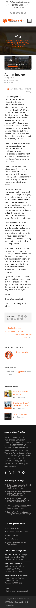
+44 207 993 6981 (15, 5)
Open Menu (29, 21)
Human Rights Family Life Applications (16, 543)
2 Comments (20, 408)
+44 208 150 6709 (15, 559)
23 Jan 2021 (10, 78)
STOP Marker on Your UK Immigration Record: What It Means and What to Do (18, 500)
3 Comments (20, 397)
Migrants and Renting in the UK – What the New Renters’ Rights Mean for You (19, 493)
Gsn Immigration (12, 80)
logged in (20, 371)
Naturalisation (12, 535)
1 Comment (19, 417)
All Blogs (10, 82)
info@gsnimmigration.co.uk (19, 2)
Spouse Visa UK (13, 528)
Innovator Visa (12, 539)
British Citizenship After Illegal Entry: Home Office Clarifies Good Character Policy (19, 486)
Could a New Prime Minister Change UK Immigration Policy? (19, 513)
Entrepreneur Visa (20, 414)
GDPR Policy (9, 602)
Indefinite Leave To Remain (17, 532)
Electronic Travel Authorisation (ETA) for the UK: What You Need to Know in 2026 (19, 507)
